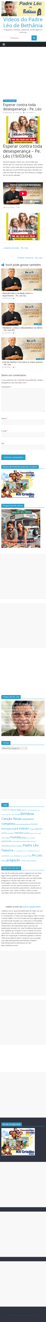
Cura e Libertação (9, 101)
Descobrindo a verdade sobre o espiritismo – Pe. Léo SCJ (17, 294)
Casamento (27, 819)
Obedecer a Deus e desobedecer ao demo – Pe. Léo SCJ (22, 328)
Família (26, 833)
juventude (6, 841)
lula (17, 841)
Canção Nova (11, 819)
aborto (24, 810)
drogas (32, 829)
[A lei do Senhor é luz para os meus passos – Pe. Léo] (23, 339)
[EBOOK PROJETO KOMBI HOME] (20, 511)
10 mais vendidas (14, 810)
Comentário (6, 387)
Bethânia (27, 814)
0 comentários (29, 112)
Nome (4, 418)
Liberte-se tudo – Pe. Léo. (14, 248)
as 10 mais (16, 814)
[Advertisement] (23, 70)
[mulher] (23, 117)
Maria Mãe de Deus (29, 841)
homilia (15, 837)
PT (21, 861)
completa (8, 824)
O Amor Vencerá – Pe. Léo (31, 257)
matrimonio (6, 846)
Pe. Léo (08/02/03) (19, 851)
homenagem (5, 838)
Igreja (23, 837)
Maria (21, 841)
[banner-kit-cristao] (18, 472)
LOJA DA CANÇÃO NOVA (31, 907)
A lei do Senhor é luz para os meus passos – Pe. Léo (22, 363)
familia (18, 832)
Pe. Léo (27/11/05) (25, 856)
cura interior (20, 828)
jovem (29, 838)
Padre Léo (18, 112)
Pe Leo (37, 855)
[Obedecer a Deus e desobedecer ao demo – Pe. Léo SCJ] (21, 304)
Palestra (7, 850)
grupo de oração (36, 833)
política (3, 861)
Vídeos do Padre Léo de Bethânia (23, 22)
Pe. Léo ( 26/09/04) (14, 856)
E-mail (4, 431)
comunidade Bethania (22, 824)
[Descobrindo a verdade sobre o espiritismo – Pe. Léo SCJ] (21, 270)
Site (2, 443)
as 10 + (9, 814)
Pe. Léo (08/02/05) (29, 851)
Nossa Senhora (17, 846)
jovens (33, 838)
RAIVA (24, 861)
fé (30, 833)
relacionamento (31, 861)
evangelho (10, 833)
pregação (13, 860)
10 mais (4, 810)
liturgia (14, 841)
